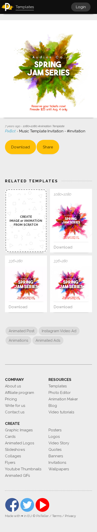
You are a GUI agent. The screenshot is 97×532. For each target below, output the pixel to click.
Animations (18, 340)
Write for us (15, 405)
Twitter (27, 505)
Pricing (11, 399)
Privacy (70, 516)
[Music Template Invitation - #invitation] (71, 221)
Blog (52, 405)
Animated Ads (48, 340)
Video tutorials (61, 412)
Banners (55, 456)
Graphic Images (19, 430)
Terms (56, 516)
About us (13, 386)
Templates (57, 386)
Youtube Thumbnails (23, 469)
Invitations (57, 462)
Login (81, 7)
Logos (54, 436)
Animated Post (21, 331)
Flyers (10, 462)
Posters (54, 430)
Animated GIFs (17, 475)
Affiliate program (19, 392)
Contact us (14, 412)
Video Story (58, 443)
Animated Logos (19, 443)
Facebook (12, 505)
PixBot (11, 131)
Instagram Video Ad (59, 331)
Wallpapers (58, 469)
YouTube (42, 505)
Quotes (54, 449)
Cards (10, 436)
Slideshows (15, 449)
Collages (13, 456)
